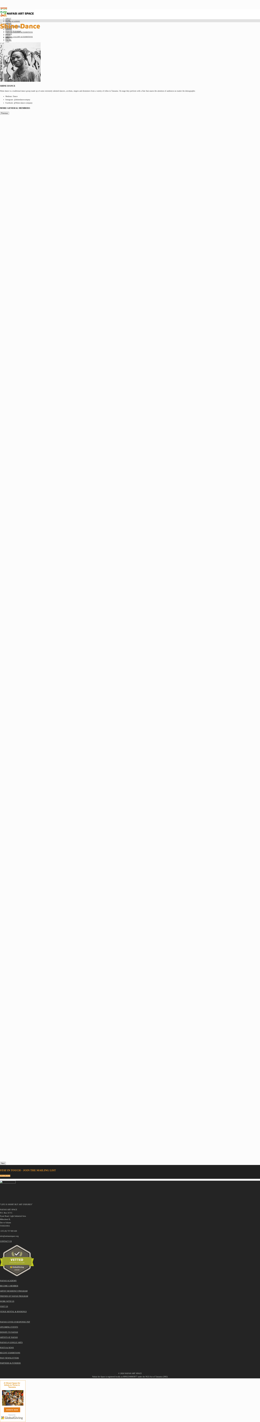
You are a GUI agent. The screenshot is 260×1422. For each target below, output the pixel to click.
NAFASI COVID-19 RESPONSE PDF (15, 1322)
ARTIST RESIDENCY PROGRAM (13, 1291)
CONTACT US (6, 1241)
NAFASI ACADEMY (8, 1281)
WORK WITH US (7, 1301)
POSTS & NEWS (7, 1348)
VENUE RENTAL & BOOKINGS (13, 1312)
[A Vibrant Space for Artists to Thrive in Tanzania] (13, 1405)
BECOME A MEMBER (9, 1286)
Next (3, 1163)
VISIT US (4, 1306)
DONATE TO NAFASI (9, 1332)
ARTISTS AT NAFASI (9, 1337)
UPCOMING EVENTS (9, 1327)
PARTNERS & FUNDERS (10, 1363)
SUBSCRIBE (5, 1176)
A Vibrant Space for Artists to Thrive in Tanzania (12, 1385)
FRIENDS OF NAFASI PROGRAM (14, 1296)
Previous (4, 113)
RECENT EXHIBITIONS (10, 1353)
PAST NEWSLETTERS (9, 1358)
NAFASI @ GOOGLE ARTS (11, 1343)
